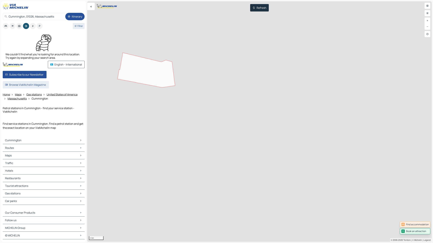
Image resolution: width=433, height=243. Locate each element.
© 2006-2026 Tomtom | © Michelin (406, 239)
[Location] (427, 34)
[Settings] (427, 13)
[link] (415, 224)
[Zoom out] (427, 27)
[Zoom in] (427, 21)
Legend (427, 239)
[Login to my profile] (427, 6)
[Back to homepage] (16, 6)
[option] (6, 26)
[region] (259, 121)
